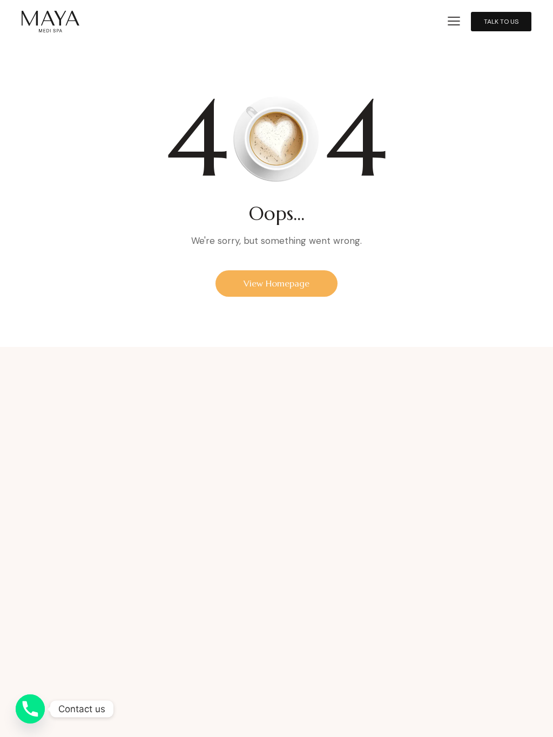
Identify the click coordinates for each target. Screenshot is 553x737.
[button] (454, 21)
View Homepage (276, 283)
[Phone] (30, 709)
